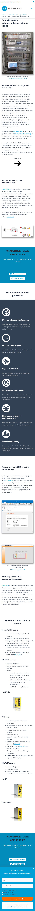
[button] (33, 2)
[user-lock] (6, 434)
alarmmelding (8, 480)
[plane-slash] (6, 361)
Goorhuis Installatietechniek (18, 78)
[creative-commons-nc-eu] (6, 383)
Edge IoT (22, 746)
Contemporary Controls (10, 894)
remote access (18, 131)
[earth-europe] (6, 312)
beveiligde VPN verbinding (22, 134)
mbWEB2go (5, 585)
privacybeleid (11, 907)
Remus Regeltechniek (18, 570)
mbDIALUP (10, 217)
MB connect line (8, 892)
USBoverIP (18, 654)
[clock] (6, 338)
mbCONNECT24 (6, 189)
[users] (6, 408)
